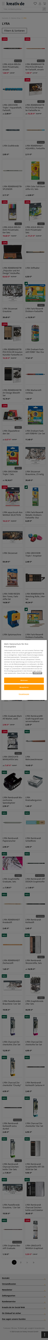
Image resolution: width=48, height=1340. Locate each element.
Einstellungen (24, 694)
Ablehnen (24, 680)
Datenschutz (37, 673)
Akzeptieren (24, 687)
